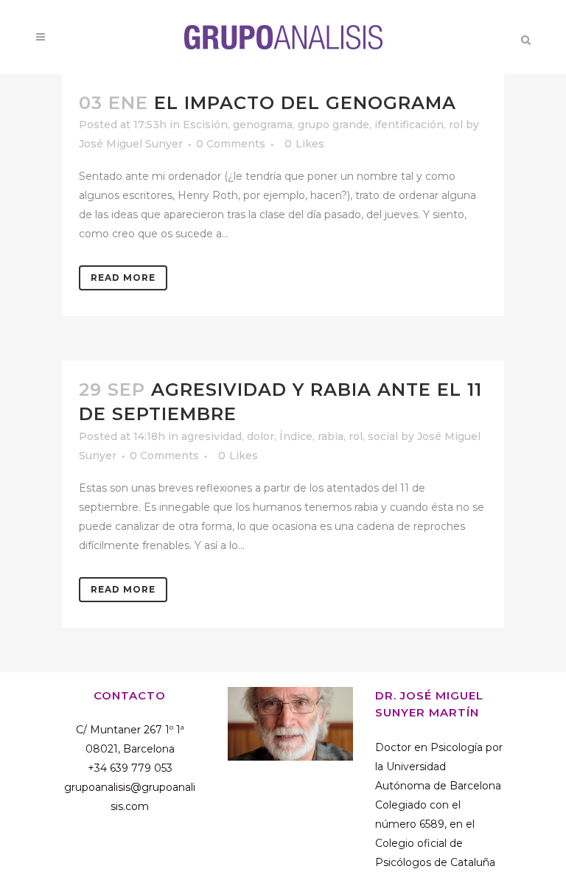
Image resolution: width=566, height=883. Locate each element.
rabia (330, 436)
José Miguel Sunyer (131, 143)
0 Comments (230, 143)
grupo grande (333, 124)
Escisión (205, 124)
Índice (295, 436)
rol (456, 124)
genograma (263, 124)
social (383, 436)
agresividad (211, 436)
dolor (260, 436)
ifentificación (409, 124)
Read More (123, 277)
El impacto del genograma (305, 103)
